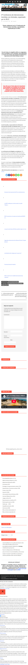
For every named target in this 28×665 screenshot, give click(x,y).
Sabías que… (5, 504)
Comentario (7, 314)
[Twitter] (7, 175)
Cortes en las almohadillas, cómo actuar (15, 551)
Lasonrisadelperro (7, 542)
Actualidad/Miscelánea (13, 281)
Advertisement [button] (3, 648)
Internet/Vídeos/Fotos (8, 496)
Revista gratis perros (7, 502)
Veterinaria (5, 508)
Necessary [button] (2, 614)
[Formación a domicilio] (14, 379)
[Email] (16, 175)
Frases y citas (5, 490)
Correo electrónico (7, 336)
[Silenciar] (23, 407)
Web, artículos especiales (8, 512)
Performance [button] (3, 633)
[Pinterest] (11, 175)
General (4, 492)
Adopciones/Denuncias (8, 482)
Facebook (18, 569)
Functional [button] (2, 625)
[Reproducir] (3, 407)
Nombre (6, 332)
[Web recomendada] (14, 464)
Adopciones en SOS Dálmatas (13, 549)
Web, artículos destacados (8, 510)
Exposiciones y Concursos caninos (10, 488)
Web (11, 340)
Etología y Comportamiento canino (10, 486)
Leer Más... (7, 588)
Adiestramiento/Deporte (8, 480)
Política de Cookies (13, 578)
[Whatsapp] (18, 175)
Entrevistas (5, 484)
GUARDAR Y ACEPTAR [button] (5, 664)
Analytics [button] (2, 641)
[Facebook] (9, 175)
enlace (2, 171)
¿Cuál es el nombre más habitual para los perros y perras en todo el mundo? (21, 295)
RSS (15, 576)
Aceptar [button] (3, 588)
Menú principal (7, 9)
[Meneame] (14, 175)
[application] (14, 401)
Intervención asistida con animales (15, 283)
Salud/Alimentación (7, 506)
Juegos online (6, 498)
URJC (7, 285)
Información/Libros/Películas (9, 494)
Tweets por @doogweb (6, 527)
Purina (3, 285)
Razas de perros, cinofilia (8, 500)
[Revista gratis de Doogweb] (14, 431)
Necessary (3, 616)
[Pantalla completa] (25, 407)
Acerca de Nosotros (5, 578)
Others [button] (1, 658)
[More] (21, 175)
